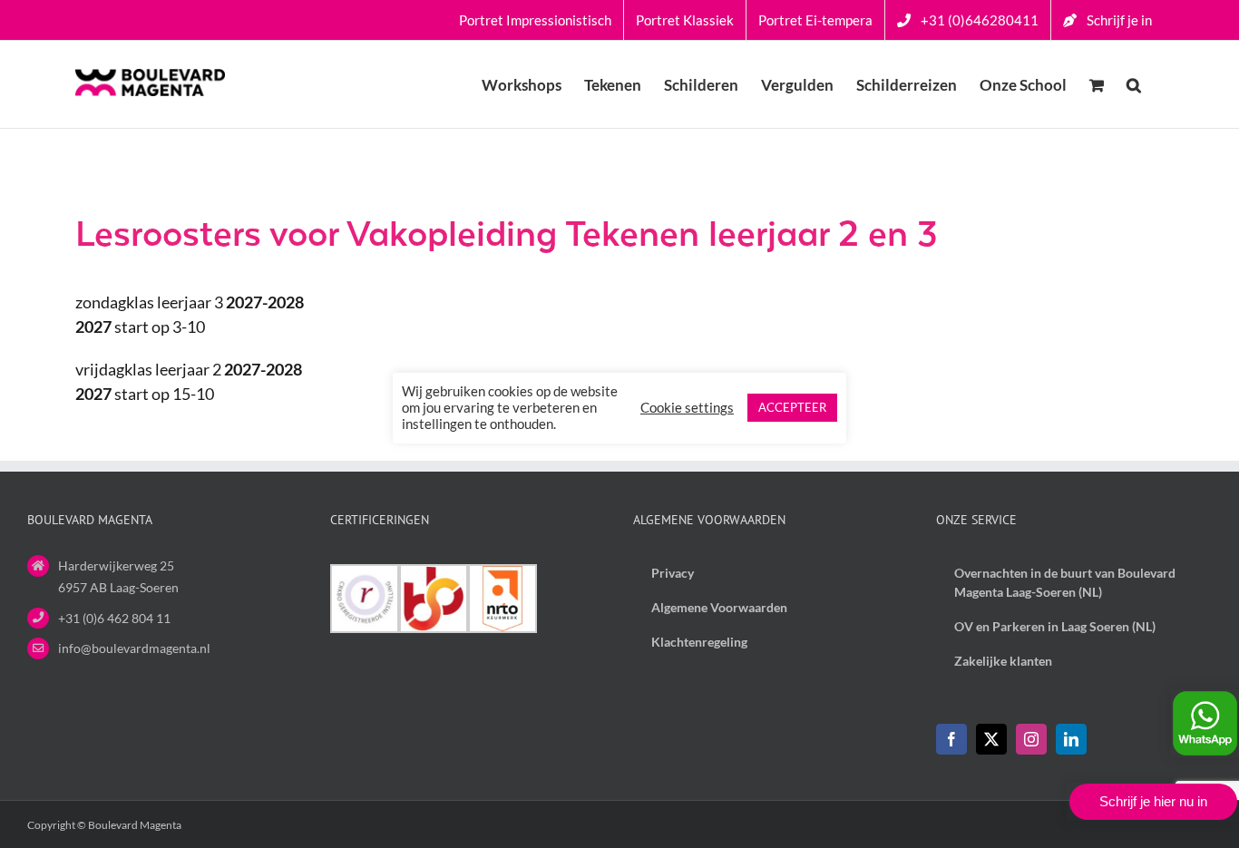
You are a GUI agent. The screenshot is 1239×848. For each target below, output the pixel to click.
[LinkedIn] (1071, 739)
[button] (1134, 84)
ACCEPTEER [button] (792, 407)
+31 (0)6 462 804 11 (114, 618)
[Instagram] (1031, 739)
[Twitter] (991, 739)
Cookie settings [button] (687, 407)
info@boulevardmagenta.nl (134, 648)
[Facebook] (951, 739)
